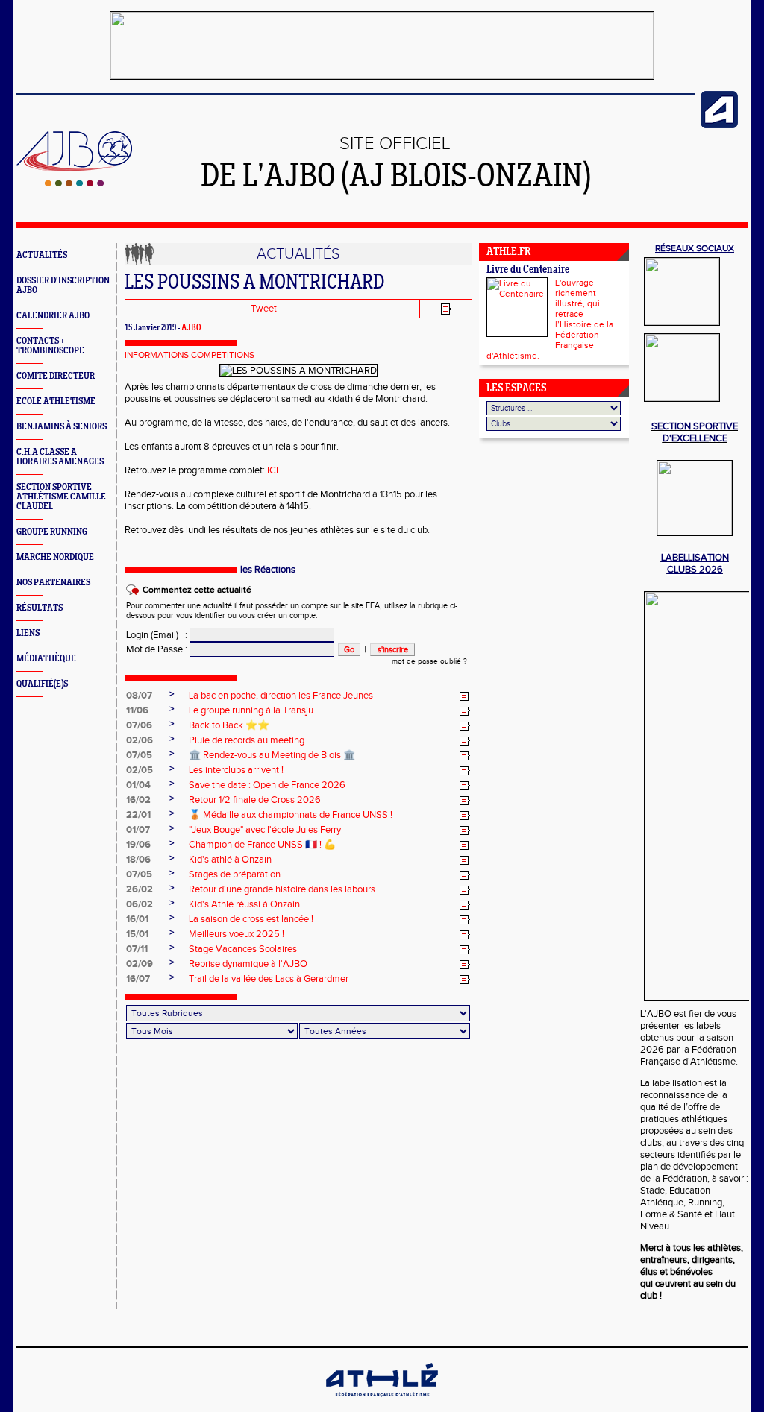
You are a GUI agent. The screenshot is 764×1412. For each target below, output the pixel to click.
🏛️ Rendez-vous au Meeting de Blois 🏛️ (272, 755)
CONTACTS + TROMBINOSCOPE (50, 346)
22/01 (138, 815)
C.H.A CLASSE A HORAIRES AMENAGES (60, 457)
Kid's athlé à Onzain (230, 860)
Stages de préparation (235, 874)
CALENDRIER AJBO (53, 316)
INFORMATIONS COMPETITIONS (189, 355)
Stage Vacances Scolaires (243, 949)
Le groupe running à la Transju (251, 710)
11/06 (137, 710)
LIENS (28, 633)
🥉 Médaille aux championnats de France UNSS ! (290, 815)
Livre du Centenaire (527, 270)
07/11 (137, 949)
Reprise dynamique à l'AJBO (248, 964)
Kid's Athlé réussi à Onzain (244, 904)
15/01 (137, 934)
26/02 (139, 889)
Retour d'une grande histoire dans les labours (282, 889)
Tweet (264, 309)
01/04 (138, 785)
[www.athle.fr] (719, 125)
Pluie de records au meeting (246, 740)
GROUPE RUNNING (51, 532)
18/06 (138, 860)
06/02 (139, 904)
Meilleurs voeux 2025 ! (236, 934)
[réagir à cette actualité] (465, 696)
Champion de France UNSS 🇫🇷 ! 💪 (262, 845)
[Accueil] (74, 183)
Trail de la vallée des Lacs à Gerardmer (268, 979)
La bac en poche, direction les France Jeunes (281, 696)
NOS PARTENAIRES (53, 582)
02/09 (139, 964)
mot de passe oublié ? (429, 661)
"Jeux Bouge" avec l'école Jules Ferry (265, 830)
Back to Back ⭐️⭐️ (229, 725)
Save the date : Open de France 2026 (267, 785)
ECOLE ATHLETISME (56, 401)
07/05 (139, 755)
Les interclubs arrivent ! (236, 770)
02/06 (139, 740)
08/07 (139, 696)
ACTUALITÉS (41, 255)
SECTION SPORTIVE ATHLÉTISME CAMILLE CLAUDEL (61, 496)
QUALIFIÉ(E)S (42, 684)
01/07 (138, 830)
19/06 (138, 845)
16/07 (138, 979)
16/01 (137, 919)
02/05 (139, 770)
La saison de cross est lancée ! (251, 919)
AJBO (191, 328)
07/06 (139, 725)
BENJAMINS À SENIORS (61, 427)
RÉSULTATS (39, 608)
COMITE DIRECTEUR (55, 376)
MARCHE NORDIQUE (55, 557)
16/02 (138, 800)
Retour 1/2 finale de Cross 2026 (255, 800)
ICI (272, 470)
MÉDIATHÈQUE (46, 659)
